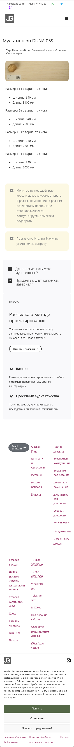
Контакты (65, 737)
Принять (37, 708)
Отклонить (37, 718)
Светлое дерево (14, 53)
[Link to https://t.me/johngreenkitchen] (61, 4)
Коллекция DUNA (21, 50)
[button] (68, 660)
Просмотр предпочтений (37, 728)
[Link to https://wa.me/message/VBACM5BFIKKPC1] (53, 4)
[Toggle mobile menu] (67, 18)
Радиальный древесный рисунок (49, 50)
